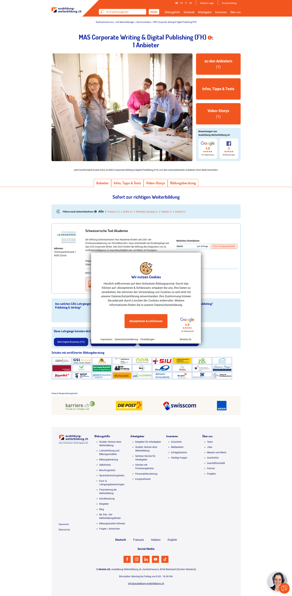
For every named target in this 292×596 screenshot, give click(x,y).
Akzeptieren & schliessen (146, 321)
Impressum (106, 339)
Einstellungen (147, 339)
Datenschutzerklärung (126, 339)
